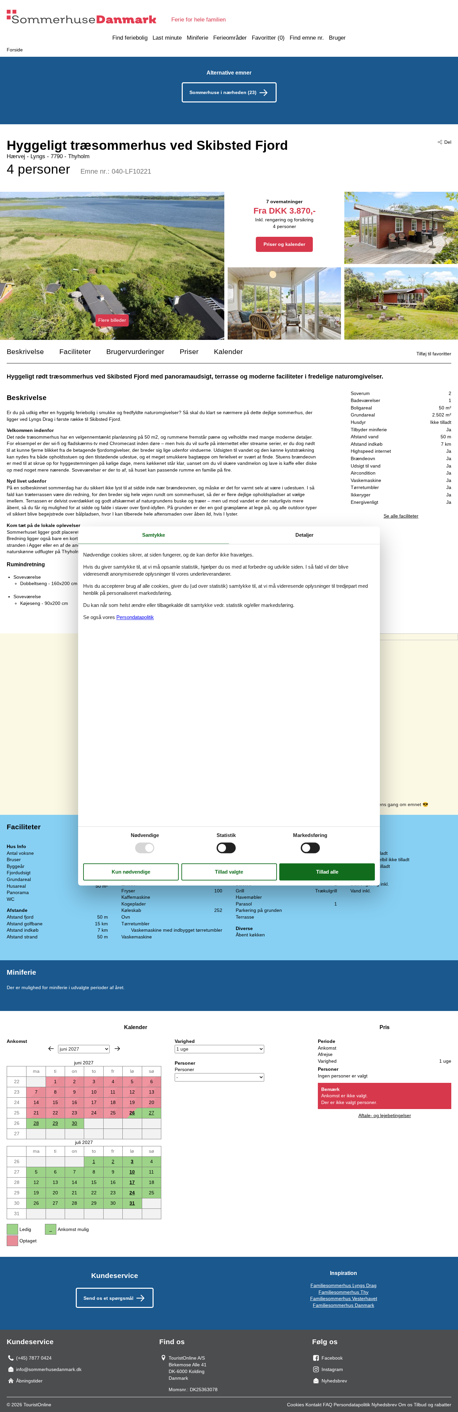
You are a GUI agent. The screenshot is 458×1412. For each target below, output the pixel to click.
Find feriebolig (130, 38)
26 (132, 1112)
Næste (117, 1048)
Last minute (167, 38)
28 (36, 1123)
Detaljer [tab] (304, 535)
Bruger (337, 38)
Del (447, 142)
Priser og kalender (284, 244)
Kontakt (313, 1404)
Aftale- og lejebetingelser (384, 1115)
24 (132, 1192)
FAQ (327, 1404)
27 (151, 1112)
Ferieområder (230, 38)
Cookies (295, 1404)
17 (132, 1182)
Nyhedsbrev (384, 1404)
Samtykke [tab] (153, 535)
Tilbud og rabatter (432, 1404)
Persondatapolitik (352, 1404)
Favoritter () (268, 38)
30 (74, 1123)
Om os (405, 1404)
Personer (184, 1069)
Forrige (51, 1048)
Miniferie (197, 38)
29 (55, 1123)
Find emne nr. (307, 38)
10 (132, 1172)
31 (132, 1203)
